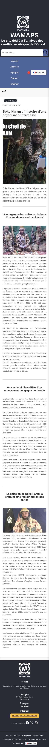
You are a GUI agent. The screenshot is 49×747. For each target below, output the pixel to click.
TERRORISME (10, 101)
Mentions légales (13, 735)
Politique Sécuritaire (24, 697)
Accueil (14, 61)
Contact (14, 78)
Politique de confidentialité (32, 735)
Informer (15, 84)
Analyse (25, 694)
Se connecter (17, 743)
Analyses (14, 67)
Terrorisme (24, 699)
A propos (14, 72)
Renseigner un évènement (24, 716)
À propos (24, 704)
